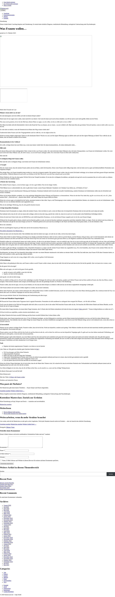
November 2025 (8, 520)
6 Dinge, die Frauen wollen (17, 377)
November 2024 (8, 539)
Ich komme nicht (5, 487)
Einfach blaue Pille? (5, 486)
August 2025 (7, 524)
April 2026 (7, 512)
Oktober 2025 (8, 521)
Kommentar (4, 447)
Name (2, 450)
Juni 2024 (6, 547)
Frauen (6, 576)
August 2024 (7, 544)
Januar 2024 (7, 555)
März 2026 (7, 513)
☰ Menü (3, 10)
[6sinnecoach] (4, 8)
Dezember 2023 (8, 557)
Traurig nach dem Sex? (6, 484)
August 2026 (7, 505)
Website (2, 457)
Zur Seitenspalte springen (11, 4)
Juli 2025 (6, 526)
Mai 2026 (6, 510)
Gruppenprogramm (9, 15)
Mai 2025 (6, 529)
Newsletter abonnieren (6, 231)
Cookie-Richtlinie (9, 591)
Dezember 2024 (8, 537)
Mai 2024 (6, 549)
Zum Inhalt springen (9, 2)
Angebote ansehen (5, 391)
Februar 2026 (7, 515)
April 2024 (7, 550)
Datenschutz (7, 588)
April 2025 (7, 531)
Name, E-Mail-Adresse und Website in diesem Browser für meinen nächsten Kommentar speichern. (30, 460)
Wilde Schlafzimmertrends (7, 489)
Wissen (6, 16)
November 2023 (8, 558)
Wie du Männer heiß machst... (12, 412)
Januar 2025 (7, 536)
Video (80, 309)
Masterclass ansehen (6, 404)
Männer (8, 427)
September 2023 (8, 561)
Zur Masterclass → (18, 231)
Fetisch (6, 574)
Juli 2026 (6, 507)
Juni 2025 (6, 528)
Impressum (7, 590)
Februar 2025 (7, 534)
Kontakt (6, 18)
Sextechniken (7, 580)
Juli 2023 (6, 563)
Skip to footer (7, 5)
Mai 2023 (6, 565)
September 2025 (8, 523)
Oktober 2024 (8, 541)
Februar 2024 (7, 553)
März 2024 (7, 552)
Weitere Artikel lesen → (17, 391)
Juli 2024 (6, 545)
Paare (12, 427)
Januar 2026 (7, 516)
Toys (5, 582)
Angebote (6, 13)
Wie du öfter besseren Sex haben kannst (15, 413)
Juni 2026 (6, 508)
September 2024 (8, 542)
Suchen (2, 471)
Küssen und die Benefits (7, 483)
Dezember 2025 (8, 518)
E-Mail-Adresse (5, 454)
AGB (5, 587)
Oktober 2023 (8, 560)
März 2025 (7, 532)
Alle (5, 572)
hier (37, 349)
